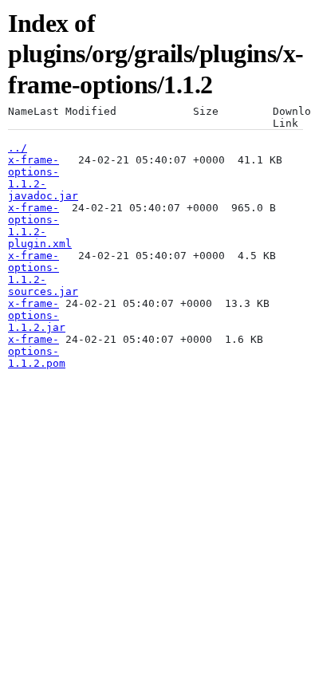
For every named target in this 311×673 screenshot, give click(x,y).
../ (17, 148)
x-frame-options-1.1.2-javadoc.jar (43, 178)
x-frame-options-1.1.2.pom (36, 351)
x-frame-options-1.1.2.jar (36, 315)
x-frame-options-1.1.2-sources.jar (43, 273)
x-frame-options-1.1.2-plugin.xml (40, 226)
